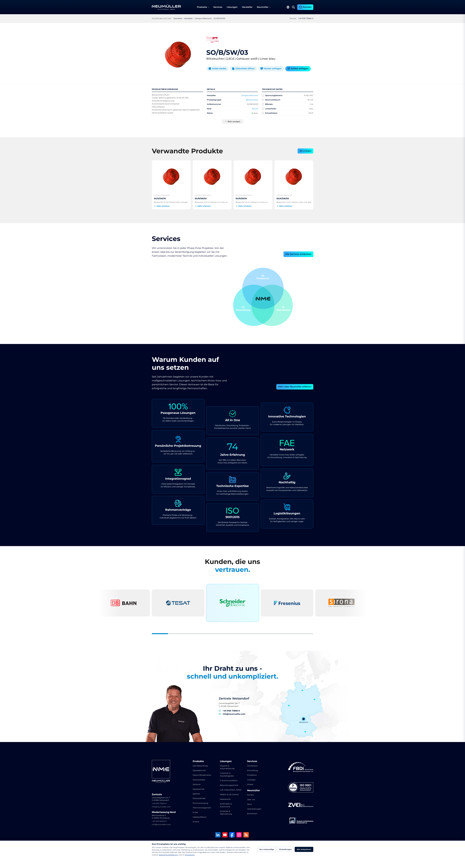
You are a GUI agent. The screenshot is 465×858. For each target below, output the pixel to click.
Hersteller (247, 7)
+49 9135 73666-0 (305, 18)
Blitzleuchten (252, 100)
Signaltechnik (198, 789)
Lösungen (232, 7)
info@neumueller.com (234, 714)
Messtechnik (225, 799)
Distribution (252, 766)
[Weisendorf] (303, 718)
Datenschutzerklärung (168, 855)
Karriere (250, 795)
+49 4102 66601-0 (159, 821)
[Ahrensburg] (302, 690)
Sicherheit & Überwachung (226, 812)
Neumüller (262, 7)
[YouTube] (225, 835)
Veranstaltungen (254, 809)
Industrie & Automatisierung (227, 767)
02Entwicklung (262, 277)
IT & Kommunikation (228, 780)
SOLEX (255, 108)
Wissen (250, 784)
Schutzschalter (199, 780)
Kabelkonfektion (200, 817)
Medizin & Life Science (229, 794)
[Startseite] (166, 7)
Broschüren (252, 813)
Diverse (196, 822)
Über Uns (251, 799)
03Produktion (284, 308)
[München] (305, 732)
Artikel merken (219, 68)
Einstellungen (285, 849)
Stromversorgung (200, 803)
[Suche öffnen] (293, 7)
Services (217, 7)
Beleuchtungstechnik (229, 785)
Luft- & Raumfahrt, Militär (231, 790)
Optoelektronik (199, 770)
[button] (254, 305)
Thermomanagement (202, 808)
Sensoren (197, 784)
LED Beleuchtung (200, 766)
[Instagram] (239, 835)
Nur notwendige (266, 849)
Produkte (202, 7)
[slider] (232, 633)
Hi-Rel (195, 812)
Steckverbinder (199, 798)
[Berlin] (314, 699)
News (249, 804)
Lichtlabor (251, 780)
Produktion (252, 775)
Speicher (196, 794)
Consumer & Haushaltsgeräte (227, 774)
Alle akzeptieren (304, 849)
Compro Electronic (249, 95)
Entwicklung (252, 770)
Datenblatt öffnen (245, 68)
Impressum (190, 855)
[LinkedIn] (218, 835)
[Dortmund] (289, 706)
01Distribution (243, 308)
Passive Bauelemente (202, 775)
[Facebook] (232, 835)
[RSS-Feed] (246, 835)
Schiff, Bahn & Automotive (226, 805)
